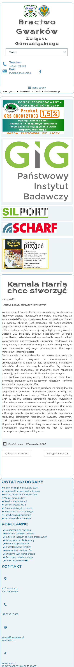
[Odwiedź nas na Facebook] (40, 71)
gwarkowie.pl (8, 640)
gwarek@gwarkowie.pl (20, 73)
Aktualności (25, 92)
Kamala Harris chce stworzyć (37, 287)
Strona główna (9, 92)
